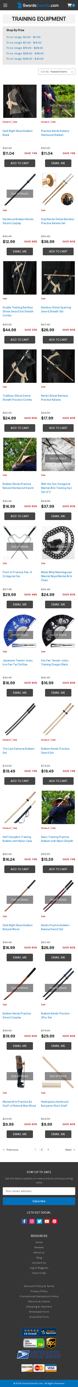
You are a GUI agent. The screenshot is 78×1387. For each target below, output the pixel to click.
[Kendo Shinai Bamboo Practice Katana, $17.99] (58, 366)
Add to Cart (20, 163)
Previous (12, 1149)
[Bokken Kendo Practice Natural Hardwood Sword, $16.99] (20, 454)
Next (68, 1149)
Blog (39, 1257)
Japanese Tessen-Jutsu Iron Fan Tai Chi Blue (18, 662)
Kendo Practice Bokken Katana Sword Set (55, 927)
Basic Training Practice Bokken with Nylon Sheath (57, 838)
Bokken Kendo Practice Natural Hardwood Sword (18, 485)
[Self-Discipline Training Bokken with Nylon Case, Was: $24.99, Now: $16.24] (20, 807)
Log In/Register (39, 1268)
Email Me (58, 163)
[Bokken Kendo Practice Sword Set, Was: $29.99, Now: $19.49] (58, 719)
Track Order (39, 1273)
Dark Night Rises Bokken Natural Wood (18, 927)
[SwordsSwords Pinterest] (54, 1221)
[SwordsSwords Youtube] (46, 1221)
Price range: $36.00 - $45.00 (25, 58)
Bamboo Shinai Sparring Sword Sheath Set (56, 309)
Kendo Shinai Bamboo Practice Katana (54, 397)
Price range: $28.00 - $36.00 (25, 53)
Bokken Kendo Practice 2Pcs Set (55, 1015)
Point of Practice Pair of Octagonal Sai (17, 574)
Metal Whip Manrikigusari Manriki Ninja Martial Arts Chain (56, 576)
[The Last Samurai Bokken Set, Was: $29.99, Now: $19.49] (20, 719)
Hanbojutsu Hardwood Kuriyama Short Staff (55, 1103)
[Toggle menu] (5, 5)
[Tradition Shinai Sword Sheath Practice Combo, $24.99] (20, 366)
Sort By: (45, 71)
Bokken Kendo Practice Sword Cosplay (17, 1015)
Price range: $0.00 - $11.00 (23, 37)
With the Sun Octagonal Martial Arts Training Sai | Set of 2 (56, 487)
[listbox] (62, 72)
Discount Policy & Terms (39, 1286)
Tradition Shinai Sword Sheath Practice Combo (17, 397)
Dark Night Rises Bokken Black (18, 132)
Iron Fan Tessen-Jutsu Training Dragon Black (55, 662)
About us (39, 1252)
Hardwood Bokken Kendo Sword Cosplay (18, 221)
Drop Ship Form (39, 1316)
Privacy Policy (39, 1291)
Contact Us (39, 1262)
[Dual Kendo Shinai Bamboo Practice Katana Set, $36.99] (58, 189)
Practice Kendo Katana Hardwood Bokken (55, 132)
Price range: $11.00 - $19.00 (23, 42)
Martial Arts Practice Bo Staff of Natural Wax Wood (19, 1103)
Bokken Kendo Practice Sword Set (55, 750)
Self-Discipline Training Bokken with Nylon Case (17, 838)
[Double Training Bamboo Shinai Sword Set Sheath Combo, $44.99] (20, 278)
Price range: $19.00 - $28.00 (24, 48)
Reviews (39, 1247)
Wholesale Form (39, 1311)
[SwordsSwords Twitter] (39, 1221)
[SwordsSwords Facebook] (24, 1221)
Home (39, 1242)
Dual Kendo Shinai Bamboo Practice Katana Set (57, 221)
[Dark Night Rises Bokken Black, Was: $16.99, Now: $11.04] (20, 101)
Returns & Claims (39, 1301)
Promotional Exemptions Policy (39, 1296)
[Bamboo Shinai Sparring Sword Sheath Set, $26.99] (58, 278)
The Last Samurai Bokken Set (18, 750)
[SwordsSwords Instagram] (31, 1221)
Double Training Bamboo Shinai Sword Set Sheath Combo (18, 311)
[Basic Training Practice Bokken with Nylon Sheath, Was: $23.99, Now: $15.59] (58, 807)
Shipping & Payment (39, 1306)
